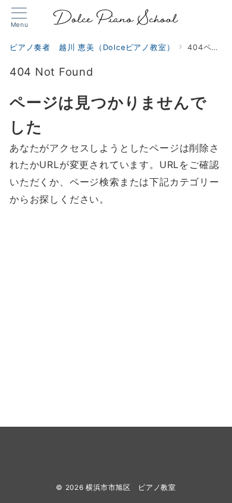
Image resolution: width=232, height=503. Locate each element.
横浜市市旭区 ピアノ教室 (131, 487)
